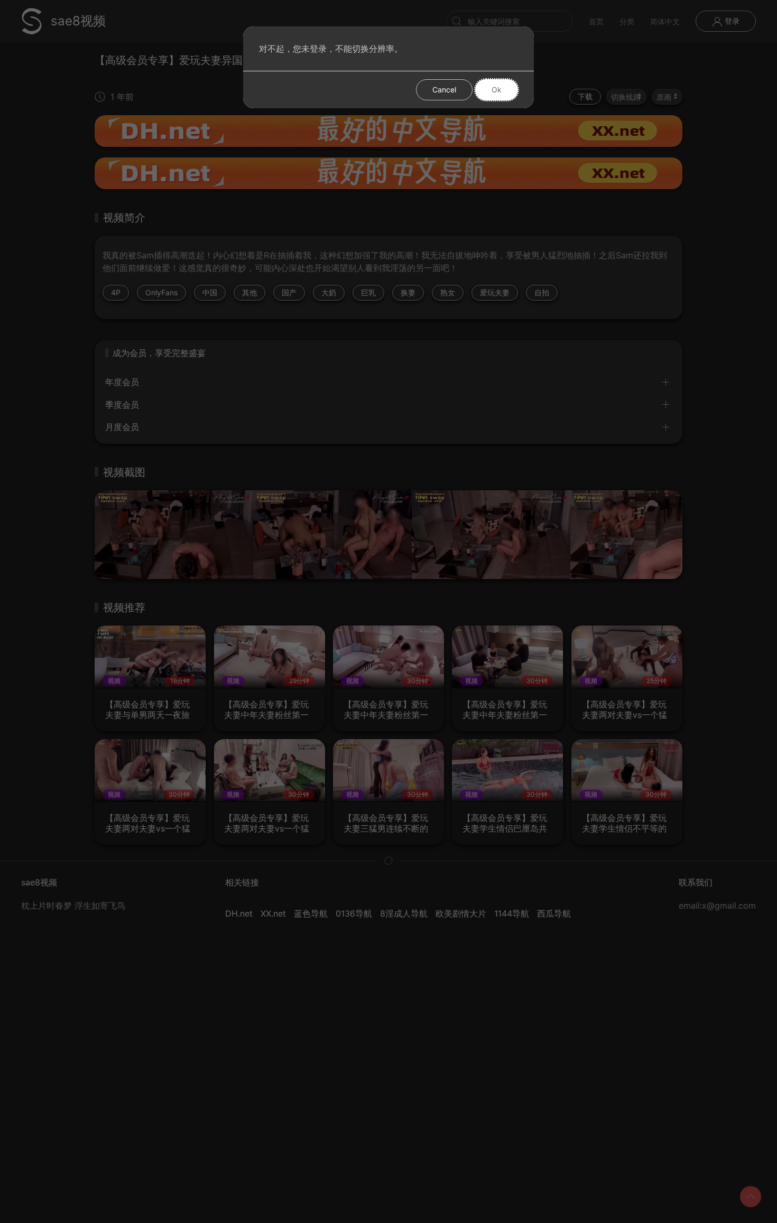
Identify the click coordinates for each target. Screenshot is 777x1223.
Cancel (444, 89)
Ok (497, 89)
